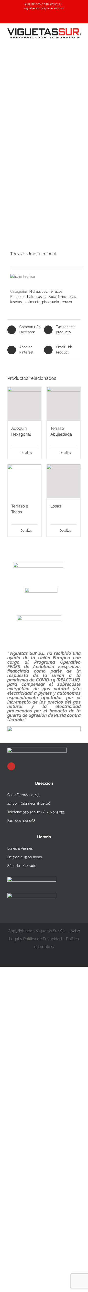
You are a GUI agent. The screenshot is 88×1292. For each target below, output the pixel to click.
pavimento (31, 302)
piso (45, 302)
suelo (54, 302)
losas (72, 297)
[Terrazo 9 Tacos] (24, 481)
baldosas (34, 297)
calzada (50, 297)
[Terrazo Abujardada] (63, 404)
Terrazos (55, 291)
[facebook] (11, 766)
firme (62, 297)
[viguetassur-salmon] (44, 164)
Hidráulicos (38, 291)
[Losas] (63, 481)
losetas (16, 302)
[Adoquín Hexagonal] (24, 404)
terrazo (66, 302)
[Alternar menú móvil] (79, 41)
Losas (55, 506)
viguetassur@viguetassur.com (44, 8)
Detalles (26, 453)
